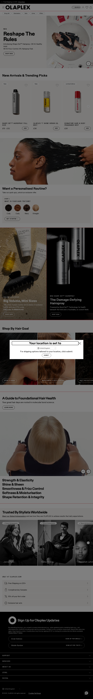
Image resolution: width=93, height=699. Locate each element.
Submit (46, 355)
